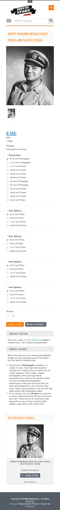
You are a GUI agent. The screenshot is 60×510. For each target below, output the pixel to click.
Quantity (10, 311)
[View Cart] (51, 7)
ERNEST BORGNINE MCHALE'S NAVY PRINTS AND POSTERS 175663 (30, 462)
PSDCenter (30, 506)
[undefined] (30, 104)
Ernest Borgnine (32, 339)
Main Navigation (9, 20)
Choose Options (31, 475)
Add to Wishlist (30, 482)
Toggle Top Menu (30, 1)
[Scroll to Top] (0, 487)
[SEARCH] (51, 20)
